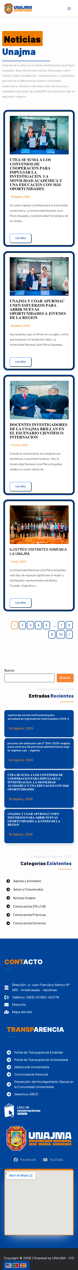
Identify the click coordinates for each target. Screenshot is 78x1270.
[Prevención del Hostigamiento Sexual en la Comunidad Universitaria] (41, 1084)
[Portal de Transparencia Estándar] (35, 1052)
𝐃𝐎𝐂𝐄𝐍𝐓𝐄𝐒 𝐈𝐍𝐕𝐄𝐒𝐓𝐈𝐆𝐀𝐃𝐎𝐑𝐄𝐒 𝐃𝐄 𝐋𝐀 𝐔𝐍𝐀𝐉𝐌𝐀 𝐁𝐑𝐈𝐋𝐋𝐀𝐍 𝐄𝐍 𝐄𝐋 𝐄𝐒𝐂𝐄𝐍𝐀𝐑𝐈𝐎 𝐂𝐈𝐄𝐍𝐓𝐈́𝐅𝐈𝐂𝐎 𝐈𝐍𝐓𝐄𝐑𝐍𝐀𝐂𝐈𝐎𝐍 (38, 430)
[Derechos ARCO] (22, 1094)
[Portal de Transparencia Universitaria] (37, 1059)
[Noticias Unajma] (20, 898)
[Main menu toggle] (69, 8)
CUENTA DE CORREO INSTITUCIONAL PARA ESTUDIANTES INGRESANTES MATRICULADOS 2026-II (38, 716)
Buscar (9, 670)
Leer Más (20, 238)
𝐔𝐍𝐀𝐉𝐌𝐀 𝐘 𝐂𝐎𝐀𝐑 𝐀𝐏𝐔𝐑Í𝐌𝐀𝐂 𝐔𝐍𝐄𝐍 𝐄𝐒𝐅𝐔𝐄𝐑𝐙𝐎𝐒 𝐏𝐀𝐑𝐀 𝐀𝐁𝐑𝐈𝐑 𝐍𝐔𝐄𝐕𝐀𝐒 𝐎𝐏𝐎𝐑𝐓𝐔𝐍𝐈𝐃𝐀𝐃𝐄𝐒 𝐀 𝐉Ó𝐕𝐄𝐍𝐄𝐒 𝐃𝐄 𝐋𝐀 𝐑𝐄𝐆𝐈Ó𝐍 (38, 309)
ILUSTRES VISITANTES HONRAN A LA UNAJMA (38, 551)
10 (60, 634)
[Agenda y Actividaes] (23, 881)
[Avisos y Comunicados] (24, 889)
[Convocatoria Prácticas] (26, 915)
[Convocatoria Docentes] (26, 923)
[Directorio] (15, 1004)
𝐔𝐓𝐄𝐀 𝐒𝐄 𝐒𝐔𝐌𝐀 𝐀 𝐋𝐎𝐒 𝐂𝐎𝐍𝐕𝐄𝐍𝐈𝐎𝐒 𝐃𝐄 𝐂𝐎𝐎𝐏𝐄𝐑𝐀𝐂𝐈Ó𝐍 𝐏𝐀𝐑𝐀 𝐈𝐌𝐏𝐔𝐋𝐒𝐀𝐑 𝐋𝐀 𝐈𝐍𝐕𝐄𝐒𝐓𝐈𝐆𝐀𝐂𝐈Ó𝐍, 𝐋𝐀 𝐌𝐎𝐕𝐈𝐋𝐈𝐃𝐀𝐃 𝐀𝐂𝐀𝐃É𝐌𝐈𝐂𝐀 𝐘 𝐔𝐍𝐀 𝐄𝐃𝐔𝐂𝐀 (36, 174)
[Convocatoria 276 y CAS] (26, 906)
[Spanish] (24, 1265)
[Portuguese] (16, 1265)
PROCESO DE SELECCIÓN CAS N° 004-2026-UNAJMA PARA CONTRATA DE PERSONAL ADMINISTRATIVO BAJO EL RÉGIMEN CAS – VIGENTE (39, 746)
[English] (9, 1265)
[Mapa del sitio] (18, 1012)
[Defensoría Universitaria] (28, 1067)
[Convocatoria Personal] (27, 1074)
